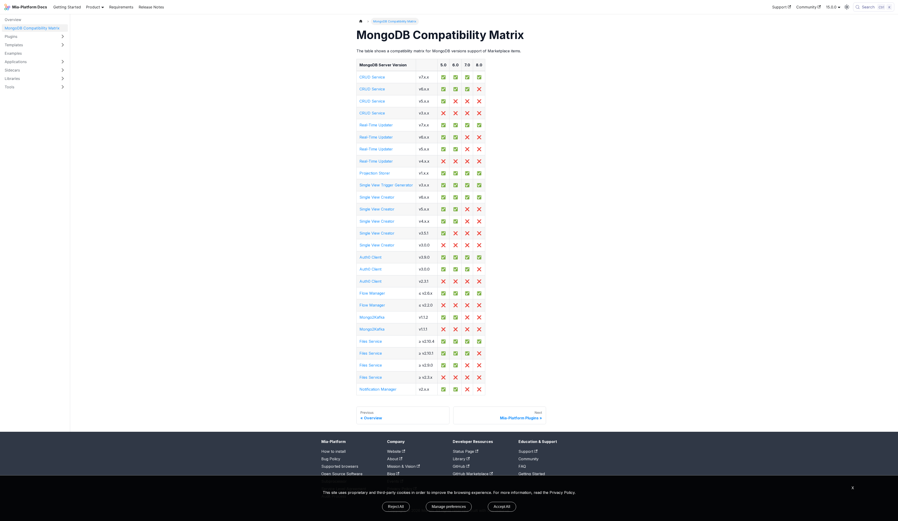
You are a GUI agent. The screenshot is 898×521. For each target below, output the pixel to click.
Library (459, 459)
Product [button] (93, 7)
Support (779, 7)
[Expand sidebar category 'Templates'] (63, 45)
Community (806, 7)
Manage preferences (449, 507)
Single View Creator (377, 197)
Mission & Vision (401, 466)
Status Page (463, 451)
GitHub (459, 466)
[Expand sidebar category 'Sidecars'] (63, 70)
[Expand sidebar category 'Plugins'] (63, 36)
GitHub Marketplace (471, 473)
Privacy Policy (562, 492)
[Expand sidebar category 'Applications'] (63, 61)
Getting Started (67, 7)
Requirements (121, 7)
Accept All (502, 507)
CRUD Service (372, 77)
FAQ (522, 466)
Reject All (396, 507)
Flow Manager (372, 293)
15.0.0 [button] (831, 7)
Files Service (370, 341)
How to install (333, 451)
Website (394, 451)
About (392, 459)
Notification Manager (378, 389)
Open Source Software (341, 473)
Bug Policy (330, 459)
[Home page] (360, 21)
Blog (391, 473)
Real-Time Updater (376, 125)
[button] (35, 78)
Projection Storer (374, 173)
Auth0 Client (370, 257)
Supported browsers (339, 466)
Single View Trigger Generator (386, 185)
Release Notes (151, 7)
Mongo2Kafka (371, 317)
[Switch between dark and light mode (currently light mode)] (847, 7)
